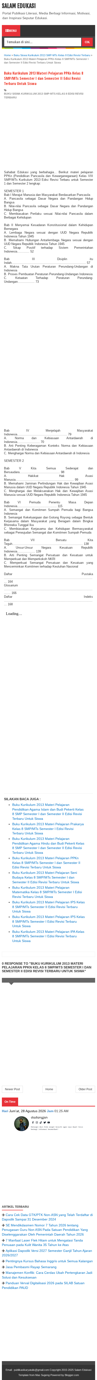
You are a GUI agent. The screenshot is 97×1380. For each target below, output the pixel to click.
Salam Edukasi (19, 5)
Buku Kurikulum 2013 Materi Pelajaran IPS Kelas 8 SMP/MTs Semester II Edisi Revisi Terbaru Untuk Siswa (48, 906)
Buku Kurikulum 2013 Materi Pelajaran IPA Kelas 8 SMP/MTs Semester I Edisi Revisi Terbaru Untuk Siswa (48, 936)
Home (49, 1089)
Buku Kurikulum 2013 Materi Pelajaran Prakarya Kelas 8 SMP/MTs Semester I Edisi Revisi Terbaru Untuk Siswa (48, 828)
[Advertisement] (48, 135)
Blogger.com (72, 1375)
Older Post (85, 1089)
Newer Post (12, 1089)
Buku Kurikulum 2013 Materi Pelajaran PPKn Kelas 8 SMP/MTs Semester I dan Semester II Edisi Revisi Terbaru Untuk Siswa (46, 862)
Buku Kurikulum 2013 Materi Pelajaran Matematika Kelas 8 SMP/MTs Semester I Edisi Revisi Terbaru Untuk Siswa (47, 892)
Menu (13, 30)
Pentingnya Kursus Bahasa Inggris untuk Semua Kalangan (49, 1261)
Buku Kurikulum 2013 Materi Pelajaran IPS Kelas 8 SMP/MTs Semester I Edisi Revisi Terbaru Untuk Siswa (48, 921)
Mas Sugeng (42, 1375)
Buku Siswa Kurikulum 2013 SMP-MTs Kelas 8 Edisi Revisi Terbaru (43, 95)
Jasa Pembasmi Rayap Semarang (31, 1267)
